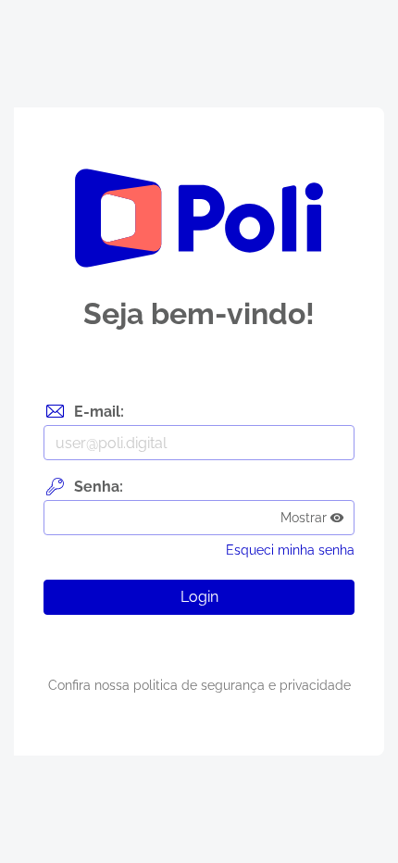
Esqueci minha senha (290, 550)
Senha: (98, 486)
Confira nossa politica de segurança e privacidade (199, 685)
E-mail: (99, 411)
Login (199, 597)
